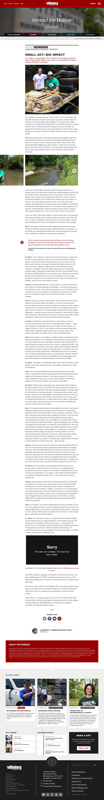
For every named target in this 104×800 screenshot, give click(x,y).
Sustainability (54, 49)
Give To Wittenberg (79, 785)
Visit (5, 3)
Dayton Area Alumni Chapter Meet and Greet (54, 739)
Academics (76, 775)
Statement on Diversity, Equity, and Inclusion (17, 790)
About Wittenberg (78, 772)
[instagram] (52, 794)
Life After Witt (90, 35)
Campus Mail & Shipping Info (52, 786)
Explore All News (52, 27)
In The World (52, 35)
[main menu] (99, 4)
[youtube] (56, 794)
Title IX (7, 792)
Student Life (76, 781)
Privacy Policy (9, 781)
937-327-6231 (47, 781)
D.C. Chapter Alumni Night (53, 745)
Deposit (16, 3)
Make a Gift (84, 748)
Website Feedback (10, 786)
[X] (48, 794)
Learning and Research (40, 47)
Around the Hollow (84, 38)
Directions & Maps (10, 776)
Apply (10, 3)
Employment (9, 778)
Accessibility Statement (11, 788)
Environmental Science (32, 49)
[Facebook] (43, 794)
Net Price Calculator (11, 779)
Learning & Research (13, 35)
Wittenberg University (71, 568)
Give (22, 3)
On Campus (33, 35)
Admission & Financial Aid (82, 778)
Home (77, 38)
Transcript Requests (11, 794)
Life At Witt (71, 35)
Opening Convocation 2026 (21, 744)
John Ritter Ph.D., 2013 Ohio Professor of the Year (42, 568)
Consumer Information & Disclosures (15, 785)
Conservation (44, 49)
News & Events (77, 791)
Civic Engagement (19, 750)
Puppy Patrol (17, 738)
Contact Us (8, 774)
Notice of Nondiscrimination (13, 783)
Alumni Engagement (80, 788)
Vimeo (53, 570)
